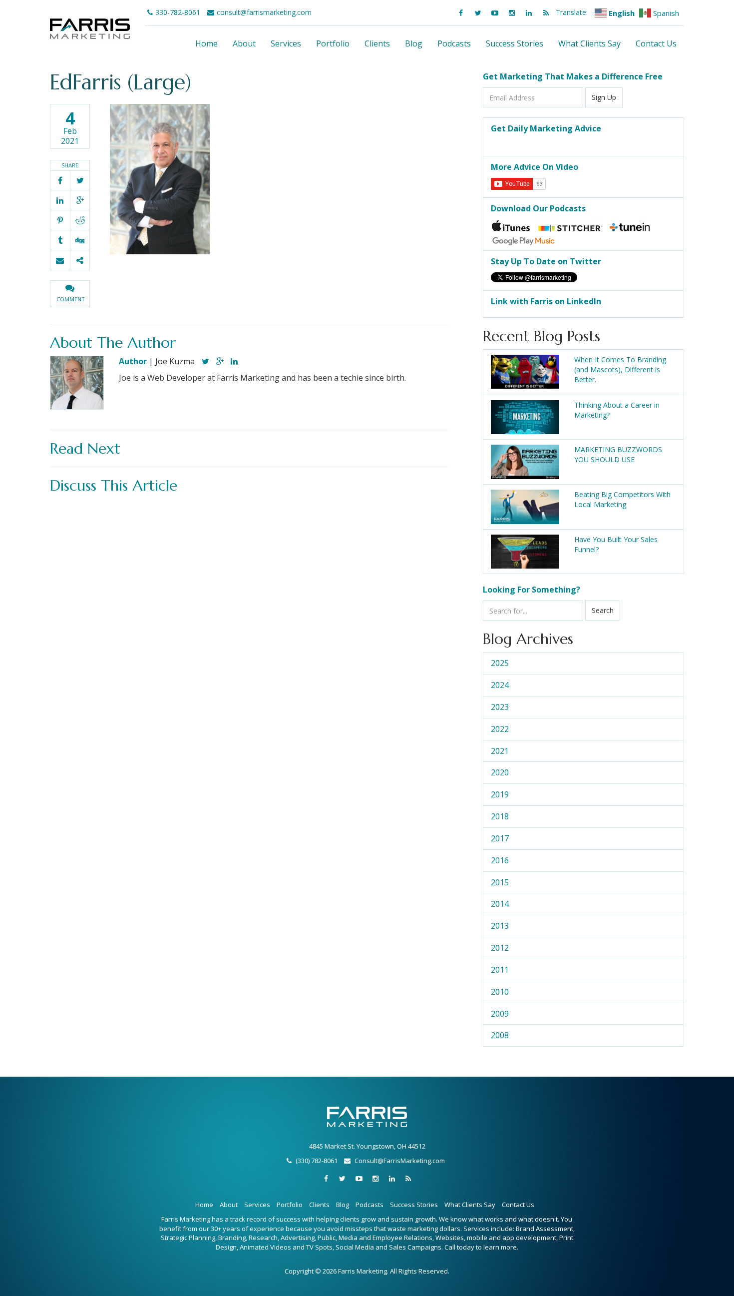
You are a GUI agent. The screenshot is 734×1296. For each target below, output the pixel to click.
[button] (70, 293)
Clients (377, 43)
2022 (500, 728)
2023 (500, 706)
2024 (500, 684)
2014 (500, 903)
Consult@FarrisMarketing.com (400, 1160)
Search (603, 610)
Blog (413, 43)
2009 (500, 1013)
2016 (500, 860)
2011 (500, 969)
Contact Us (656, 43)
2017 (500, 838)
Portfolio (333, 43)
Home (206, 43)
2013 (500, 925)
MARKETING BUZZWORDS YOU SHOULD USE (618, 454)
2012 (500, 947)
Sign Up (604, 97)
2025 (500, 662)
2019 (500, 794)
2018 (500, 816)
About (244, 43)
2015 (500, 882)
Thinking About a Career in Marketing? (617, 410)
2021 (500, 750)
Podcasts (454, 43)
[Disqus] (249, 623)
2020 (500, 772)
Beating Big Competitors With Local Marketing (622, 499)
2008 (500, 1035)
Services (286, 43)
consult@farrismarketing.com (264, 12)
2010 (500, 991)
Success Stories (514, 43)
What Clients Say (589, 43)
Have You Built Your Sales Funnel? (616, 544)
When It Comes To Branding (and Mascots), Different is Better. (620, 369)
